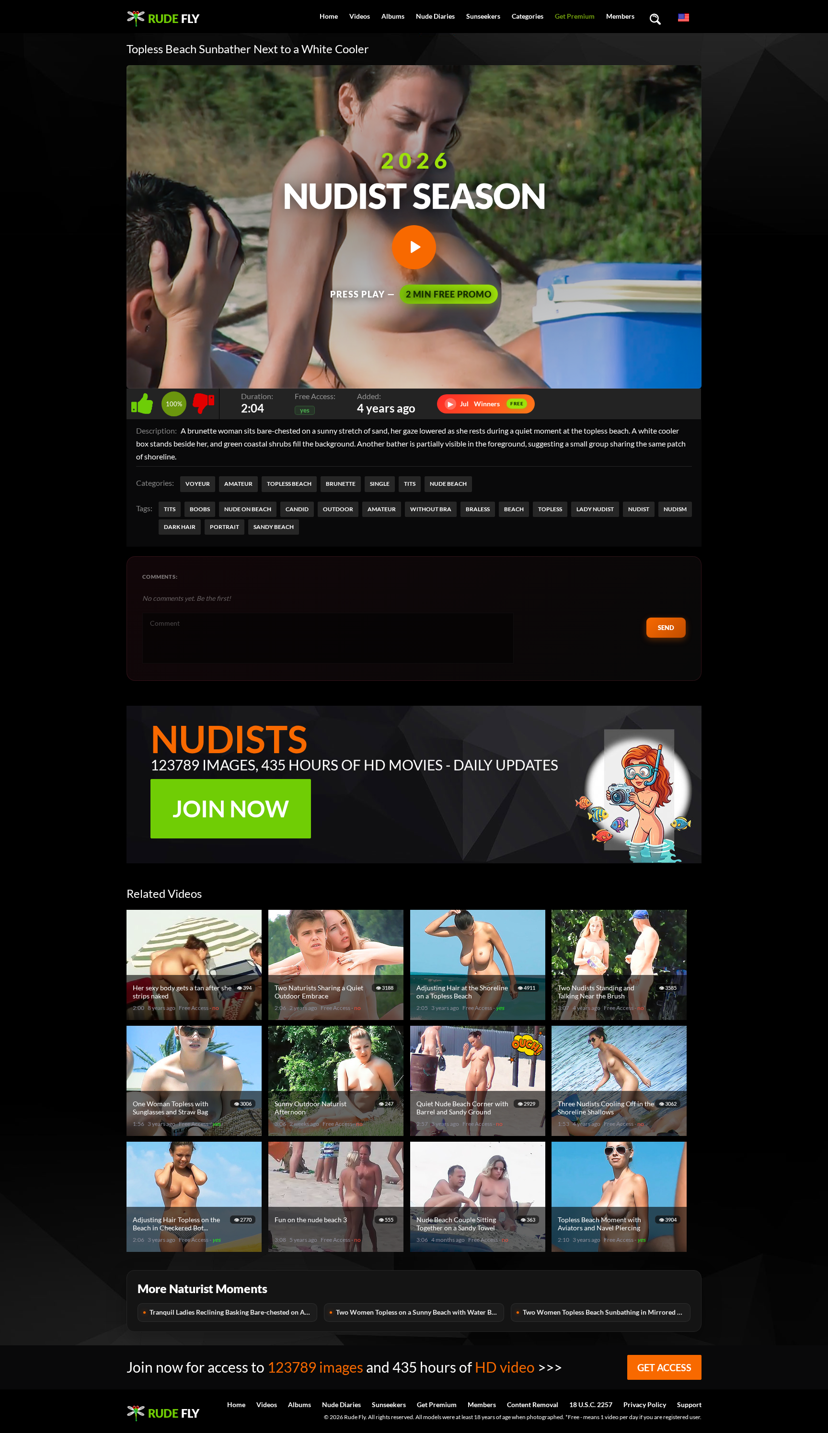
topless (550, 509)
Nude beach (448, 483)
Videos (359, 16)
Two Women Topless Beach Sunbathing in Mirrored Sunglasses (606, 1312)
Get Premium (575, 16)
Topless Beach (289, 483)
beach (514, 509)
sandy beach (273, 526)
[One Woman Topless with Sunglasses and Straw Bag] (195, 1132)
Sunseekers (483, 16)
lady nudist (595, 509)
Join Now (230, 808)
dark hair (180, 526)
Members (620, 16)
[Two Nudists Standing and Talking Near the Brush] (621, 1016)
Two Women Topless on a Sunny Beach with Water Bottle (420, 1312)
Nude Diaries (435, 16)
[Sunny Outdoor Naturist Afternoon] (337, 1132)
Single (380, 483)
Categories (527, 16)
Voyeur (197, 483)
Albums (392, 16)
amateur (382, 509)
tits (169, 509)
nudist (638, 509)
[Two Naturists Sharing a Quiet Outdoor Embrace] (337, 1016)
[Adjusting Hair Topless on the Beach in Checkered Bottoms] (195, 1248)
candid (297, 509)
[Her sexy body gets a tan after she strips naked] (195, 1016)
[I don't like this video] (203, 401)
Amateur (238, 483)
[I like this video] (144, 401)
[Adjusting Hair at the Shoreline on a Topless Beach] (479, 1016)
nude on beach (247, 509)
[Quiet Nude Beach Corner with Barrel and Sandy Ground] (479, 1132)
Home (329, 16)
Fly (173, 18)
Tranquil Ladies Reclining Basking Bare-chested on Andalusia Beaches (233, 1312)
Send (666, 627)
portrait (224, 526)
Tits (409, 483)
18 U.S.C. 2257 (590, 1404)
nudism (675, 509)
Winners (486, 404)
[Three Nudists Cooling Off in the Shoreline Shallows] (621, 1132)
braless (478, 509)
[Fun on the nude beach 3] (337, 1248)
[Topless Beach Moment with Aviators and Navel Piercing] (621, 1248)
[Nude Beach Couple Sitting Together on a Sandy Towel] (479, 1248)
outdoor (338, 509)
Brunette (341, 483)
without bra (430, 509)
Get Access (664, 1367)
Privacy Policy (644, 1404)
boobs (200, 509)
